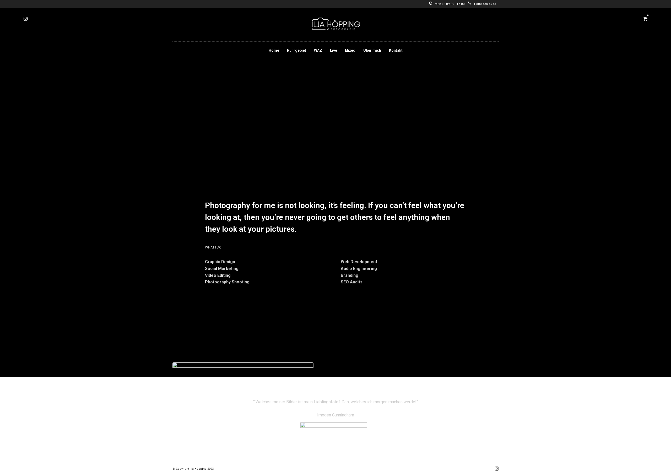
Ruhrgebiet (296, 50)
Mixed (350, 50)
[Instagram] (26, 19)
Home (274, 50)
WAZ (318, 50)
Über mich (372, 50)
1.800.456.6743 (485, 4)
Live (333, 50)
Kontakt (396, 50)
